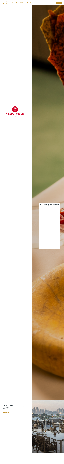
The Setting (6, 412)
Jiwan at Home (32, 2)
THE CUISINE (22, 2)
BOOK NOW (59, 2)
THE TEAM (26, 2)
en (47, 2)
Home (12, 2)
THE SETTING (17, 2)
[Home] (5, 3)
